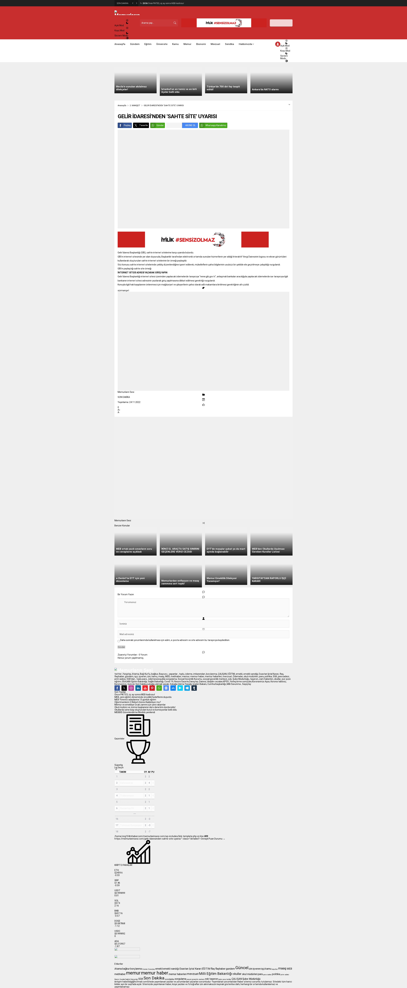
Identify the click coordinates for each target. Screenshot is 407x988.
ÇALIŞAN (237, 978)
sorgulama (180, 978)
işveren (257, 968)
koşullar (275, 969)
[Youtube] (145, 688)
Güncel (241, 967)
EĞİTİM (206, 968)
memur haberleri (177, 974)
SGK (140, 978)
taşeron (213, 978)
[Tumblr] (194, 688)
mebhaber (120, 974)
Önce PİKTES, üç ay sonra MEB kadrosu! (163, 3)
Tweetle (143, 125)
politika (276, 974)
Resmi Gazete (119, 979)
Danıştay (151, 969)
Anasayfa (122, 105)
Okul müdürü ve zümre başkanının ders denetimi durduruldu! (144, 707)
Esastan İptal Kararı (190, 968)
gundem (230, 968)
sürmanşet (123, 290)
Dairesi (145, 969)
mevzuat (193, 974)
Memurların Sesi (126, 392)
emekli (159, 968)
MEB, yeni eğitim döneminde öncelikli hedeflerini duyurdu (143, 697)
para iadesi (267, 975)
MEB (289, 968)
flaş (213, 968)
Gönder (160, 125)
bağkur (126, 968)
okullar (237, 974)
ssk (207, 978)
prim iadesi (285, 975)
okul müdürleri (249, 974)
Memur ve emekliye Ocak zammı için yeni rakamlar (140, 704)
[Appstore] (173, 688)
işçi (263, 968)
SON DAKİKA (124, 397)
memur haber (154, 973)
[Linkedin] (138, 688)
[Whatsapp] (159, 688)
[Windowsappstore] (187, 688)
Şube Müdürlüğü (251, 978)
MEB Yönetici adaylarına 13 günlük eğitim (135, 699)
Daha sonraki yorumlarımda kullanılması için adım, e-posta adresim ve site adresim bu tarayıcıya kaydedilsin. (175, 640)
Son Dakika (154, 978)
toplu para (222, 979)
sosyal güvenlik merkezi (196, 979)
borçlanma (136, 968)
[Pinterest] (152, 688)
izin (250, 968)
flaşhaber (220, 968)
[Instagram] (131, 688)
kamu (268, 968)
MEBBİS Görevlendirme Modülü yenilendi (134, 712)
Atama (118, 968)
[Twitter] (124, 688)
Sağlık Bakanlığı (131, 979)
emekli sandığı (171, 968)
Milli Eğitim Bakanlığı (215, 974)
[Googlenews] (166, 688)
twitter (229, 979)
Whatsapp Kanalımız (215, 125)
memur (133, 973)
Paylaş (127, 125)
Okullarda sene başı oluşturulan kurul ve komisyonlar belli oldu (145, 709)
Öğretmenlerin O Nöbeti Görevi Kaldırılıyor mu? (137, 702)
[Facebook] (117, 688)
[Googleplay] (180, 688)
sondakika (169, 979)
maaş (282, 968)
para (260, 974)
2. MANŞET (135, 105)
